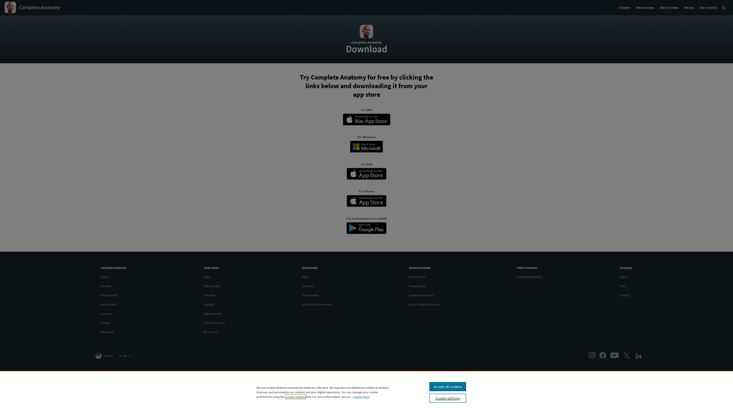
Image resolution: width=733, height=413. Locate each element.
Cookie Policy (361, 397)
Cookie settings (296, 397)
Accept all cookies (448, 386)
